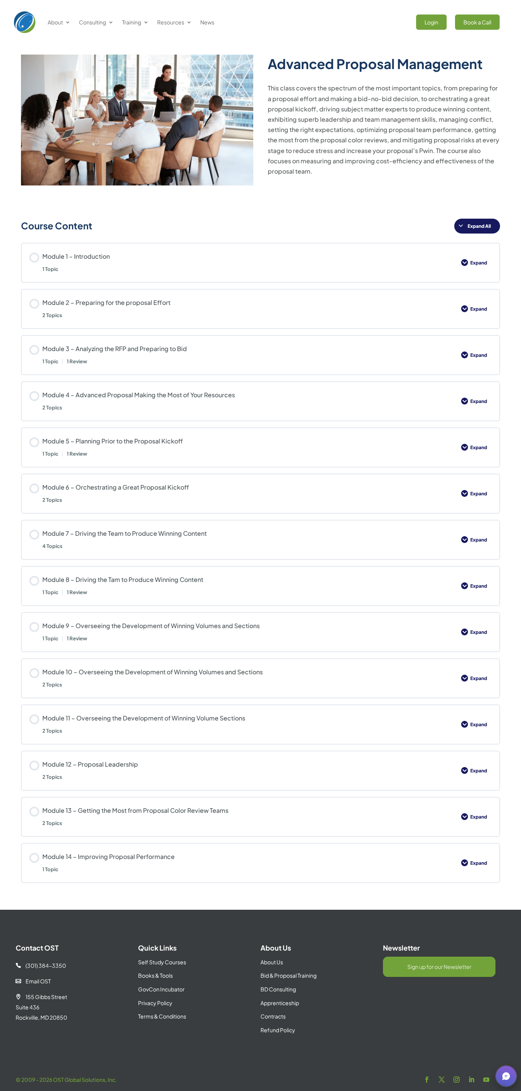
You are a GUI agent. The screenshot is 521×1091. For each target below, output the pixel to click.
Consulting (92, 22)
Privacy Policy (155, 1002)
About (55, 22)
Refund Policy (277, 1030)
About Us (271, 962)
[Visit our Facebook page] (427, 1080)
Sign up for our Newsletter (439, 966)
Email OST (33, 981)
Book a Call (477, 22)
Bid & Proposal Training (288, 975)
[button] (506, 1076)
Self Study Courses (162, 962)
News (207, 22)
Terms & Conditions (162, 1016)
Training (131, 22)
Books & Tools (155, 975)
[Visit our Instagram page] (456, 1080)
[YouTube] (486, 1080)
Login (431, 22)
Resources (170, 22)
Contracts (273, 1016)
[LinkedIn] (471, 1080)
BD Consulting (278, 989)
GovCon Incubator (161, 989)
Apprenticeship (279, 1002)
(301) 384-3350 (41, 965)
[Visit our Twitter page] (442, 1080)
